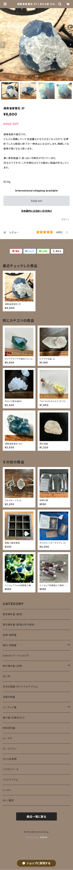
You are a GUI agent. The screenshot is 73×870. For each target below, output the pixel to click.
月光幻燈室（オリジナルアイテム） (20, 686)
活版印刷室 (9, 696)
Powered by (33, 837)
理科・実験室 (10, 645)
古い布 (6, 676)
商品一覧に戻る (36, 816)
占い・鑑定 (8, 800)
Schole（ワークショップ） (16, 655)
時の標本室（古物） (13, 665)
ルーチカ (7, 738)
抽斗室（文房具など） (14, 717)
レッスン (7, 789)
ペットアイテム (10, 779)
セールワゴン (10, 748)
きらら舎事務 (10, 758)
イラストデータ (11, 769)
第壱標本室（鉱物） (13, 614)
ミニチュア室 (10, 707)
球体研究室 (9, 727)
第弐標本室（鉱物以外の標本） (19, 624)
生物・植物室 (10, 634)
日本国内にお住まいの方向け (36, 210)
